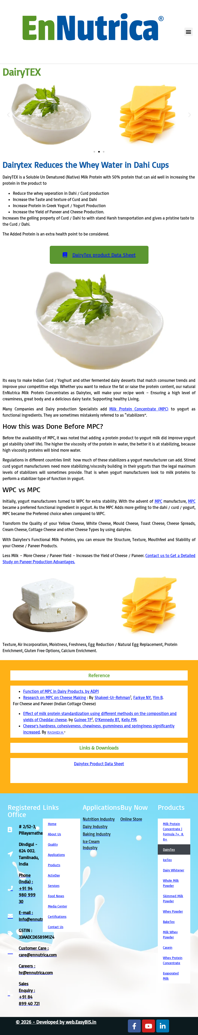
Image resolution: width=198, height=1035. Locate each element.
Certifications (57, 916)
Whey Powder (173, 911)
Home (52, 824)
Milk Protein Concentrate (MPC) (138, 408)
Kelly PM (128, 719)
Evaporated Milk (171, 975)
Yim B (158, 697)
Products (54, 865)
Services (54, 885)
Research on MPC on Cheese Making (54, 697)
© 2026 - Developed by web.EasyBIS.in (56, 1022)
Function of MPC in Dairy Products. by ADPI (61, 691)
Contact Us (55, 927)
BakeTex (169, 922)
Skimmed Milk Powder (173, 898)
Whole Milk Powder (171, 883)
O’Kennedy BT (107, 719)
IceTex (167, 860)
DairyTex (169, 849)
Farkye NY (142, 697)
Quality (53, 844)
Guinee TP (83, 719)
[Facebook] (134, 1026)
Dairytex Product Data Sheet (99, 763)
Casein (167, 947)
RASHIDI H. (55, 732)
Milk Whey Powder (170, 934)
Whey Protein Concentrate (172, 960)
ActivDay (54, 875)
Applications (56, 855)
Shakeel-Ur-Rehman (112, 697)
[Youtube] (148, 1026)
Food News (56, 896)
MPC (158, 501)
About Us (54, 834)
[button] (188, 32)
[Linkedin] (162, 1026)
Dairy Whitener (173, 870)
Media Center (57, 906)
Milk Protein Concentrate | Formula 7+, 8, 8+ (173, 831)
